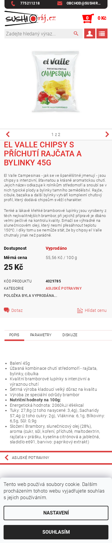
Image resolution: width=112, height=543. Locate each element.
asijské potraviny (64, 288)
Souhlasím (56, 532)
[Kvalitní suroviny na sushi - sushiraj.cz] (30, 18)
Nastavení (56, 513)
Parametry (41, 335)
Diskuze (69, 335)
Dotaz (17, 310)
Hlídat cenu (96, 310)
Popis (14, 335)
